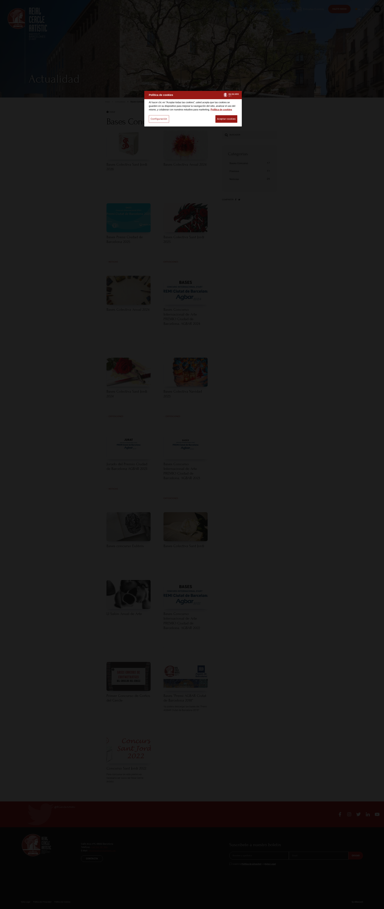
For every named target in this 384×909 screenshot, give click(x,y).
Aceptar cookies (226, 118)
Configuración (159, 118)
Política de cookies (221, 109)
